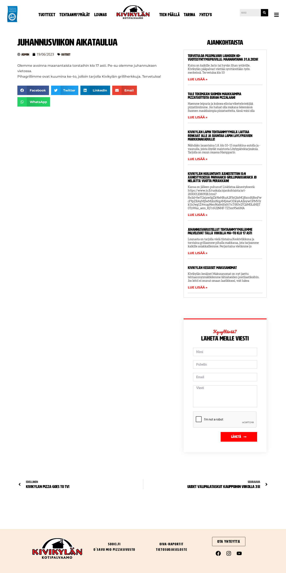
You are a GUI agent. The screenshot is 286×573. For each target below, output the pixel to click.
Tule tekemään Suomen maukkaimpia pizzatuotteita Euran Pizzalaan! (214, 96)
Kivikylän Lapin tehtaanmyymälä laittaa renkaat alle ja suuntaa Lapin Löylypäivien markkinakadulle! (220, 135)
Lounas (100, 14)
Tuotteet (47, 14)
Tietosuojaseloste (171, 549)
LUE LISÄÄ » (197, 79)
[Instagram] (229, 553)
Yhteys (205, 14)
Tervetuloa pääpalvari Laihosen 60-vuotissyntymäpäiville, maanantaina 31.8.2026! (223, 57)
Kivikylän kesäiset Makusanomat (212, 268)
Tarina (189, 14)
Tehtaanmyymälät (74, 14)
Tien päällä (169, 14)
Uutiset (65, 54)
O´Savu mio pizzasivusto (114, 549)
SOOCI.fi (114, 544)
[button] (276, 15)
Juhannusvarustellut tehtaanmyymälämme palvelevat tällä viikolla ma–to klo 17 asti (220, 231)
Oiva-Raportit (172, 544)
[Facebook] (218, 553)
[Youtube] (239, 553)
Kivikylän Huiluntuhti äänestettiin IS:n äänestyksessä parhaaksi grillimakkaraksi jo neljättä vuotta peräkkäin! (222, 177)
